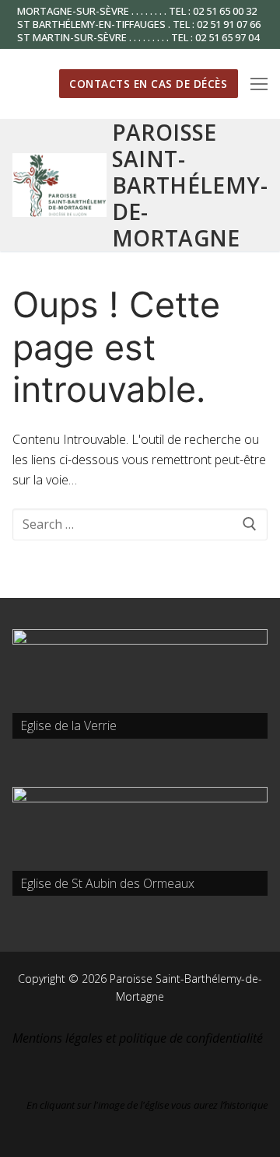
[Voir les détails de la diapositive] (140, 684)
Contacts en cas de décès (148, 83)
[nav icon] (259, 84)
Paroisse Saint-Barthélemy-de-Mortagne (190, 185)
